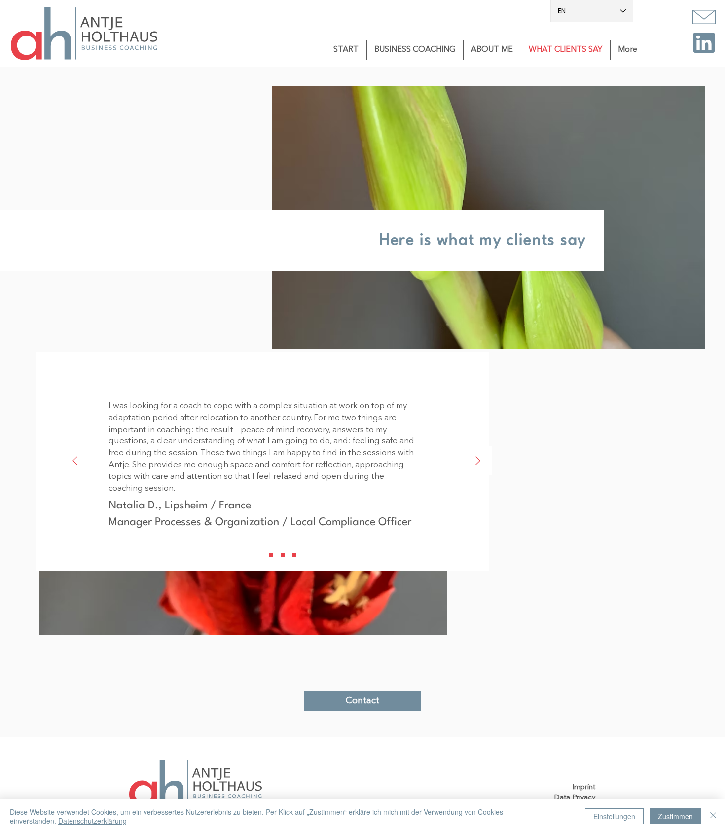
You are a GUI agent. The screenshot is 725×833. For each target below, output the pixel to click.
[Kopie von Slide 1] (271, 555)
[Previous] (75, 461)
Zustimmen (675, 816)
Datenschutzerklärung (92, 821)
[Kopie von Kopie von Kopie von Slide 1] (294, 555)
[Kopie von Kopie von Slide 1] (283, 555)
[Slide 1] (259, 555)
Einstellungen (614, 816)
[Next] (478, 461)
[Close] (713, 816)
